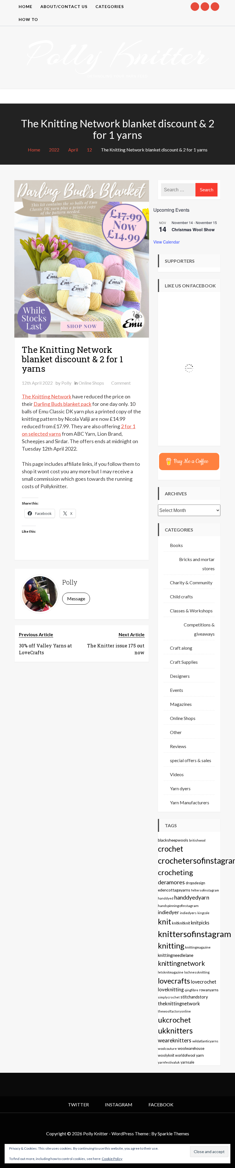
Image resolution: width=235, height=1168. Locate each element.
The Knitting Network (46, 396)
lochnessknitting (196, 972)
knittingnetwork (181, 963)
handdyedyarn (191, 897)
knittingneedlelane (175, 955)
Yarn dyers (180, 788)
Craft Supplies (184, 662)
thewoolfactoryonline (174, 1011)
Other (176, 732)
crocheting (175, 872)
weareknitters (174, 1040)
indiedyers (188, 913)
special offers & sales (190, 760)
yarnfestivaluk (169, 1062)
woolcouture (167, 1048)
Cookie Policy (112, 1159)
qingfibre (191, 990)
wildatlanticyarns (205, 1041)
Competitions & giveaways (199, 629)
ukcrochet (174, 1019)
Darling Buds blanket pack (62, 404)
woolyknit (166, 1055)
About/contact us (63, 6)
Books (176, 545)
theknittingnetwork (179, 1004)
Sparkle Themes (173, 1133)
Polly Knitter (117, 54)
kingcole (203, 913)
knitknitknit (181, 923)
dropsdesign (195, 883)
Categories (109, 6)
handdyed (165, 898)
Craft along (181, 648)
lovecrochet (203, 982)
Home (25, 6)
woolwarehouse (191, 1048)
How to (28, 19)
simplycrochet (169, 997)
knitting (171, 945)
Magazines (181, 704)
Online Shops (91, 383)
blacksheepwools (173, 840)
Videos (177, 774)
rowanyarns (208, 990)
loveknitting (171, 989)
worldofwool (185, 1055)
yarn (200, 1055)
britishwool (197, 840)
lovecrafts (174, 980)
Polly (66, 383)
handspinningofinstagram (178, 906)
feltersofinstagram (205, 890)
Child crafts (181, 596)
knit (164, 921)
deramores (171, 882)
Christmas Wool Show (193, 229)
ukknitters (175, 1030)
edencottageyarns (174, 889)
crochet (170, 848)
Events (176, 690)
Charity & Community (191, 582)
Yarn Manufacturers (189, 802)
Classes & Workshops (191, 610)
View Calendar (166, 242)
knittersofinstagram (194, 934)
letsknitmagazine (170, 972)
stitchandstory (194, 996)
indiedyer (168, 912)
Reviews (178, 746)
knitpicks (200, 922)
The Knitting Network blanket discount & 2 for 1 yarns (72, 359)
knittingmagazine (198, 947)
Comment (121, 383)
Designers (180, 676)
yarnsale (187, 1062)
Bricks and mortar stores (197, 563)
